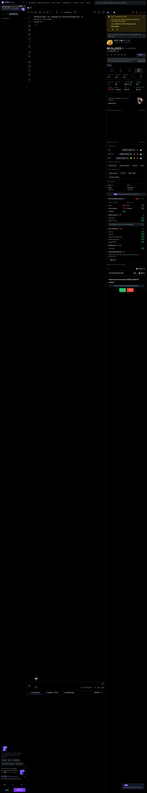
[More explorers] (143, 150)
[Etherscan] (140, 150)
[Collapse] (23, 2)
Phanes (134, 165)
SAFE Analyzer (124, 165)
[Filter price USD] (80, 696)
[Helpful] (112, 29)
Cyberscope (113, 173)
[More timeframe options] (144, 70)
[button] (41, 696)
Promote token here (114, 110)
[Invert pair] (129, 40)
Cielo (142, 165)
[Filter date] (43, 696)
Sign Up (19, 790)
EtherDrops (113, 165)
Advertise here (112, 142)
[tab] (34, 692)
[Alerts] (13, 785)
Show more (115, 26)
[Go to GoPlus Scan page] (118, 215)
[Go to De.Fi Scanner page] (118, 228)
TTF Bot (123, 173)
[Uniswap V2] (114, 12)
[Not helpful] (117, 29)
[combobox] (120, 3)
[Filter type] (53, 696)
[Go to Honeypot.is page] (117, 245)
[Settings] (21, 785)
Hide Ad (141, 110)
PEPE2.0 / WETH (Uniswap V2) (125, 24)
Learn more (141, 61)
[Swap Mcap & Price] (107, 51)
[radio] (134, 273)
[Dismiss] (24, 6)
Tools (88, 3)
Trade (140, 55)
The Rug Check (114, 177)
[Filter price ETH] (66, 696)
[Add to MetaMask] (134, 154)
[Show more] (143, 215)
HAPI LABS (132, 173)
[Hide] (143, 199)
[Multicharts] (4, 785)
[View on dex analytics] (137, 150)
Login (7, 790)
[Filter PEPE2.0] (92, 696)
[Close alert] (144, 16)
